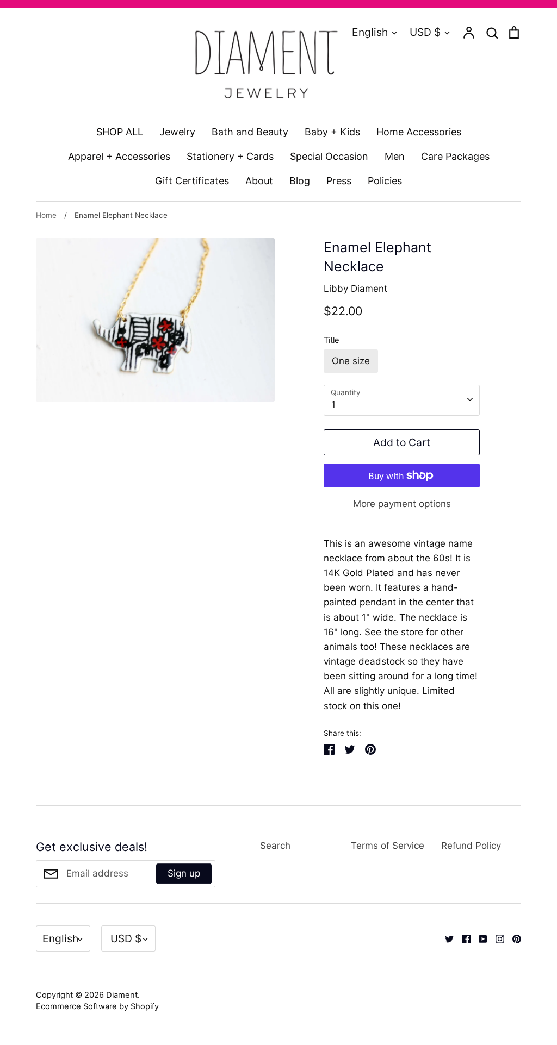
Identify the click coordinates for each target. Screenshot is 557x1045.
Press (338, 180)
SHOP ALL (119, 131)
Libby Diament (355, 288)
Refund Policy (471, 845)
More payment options (402, 503)
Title (331, 340)
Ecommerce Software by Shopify (97, 1006)
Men (395, 156)
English (370, 32)
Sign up (184, 873)
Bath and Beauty (250, 131)
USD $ (425, 32)
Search (275, 845)
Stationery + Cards (230, 156)
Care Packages (455, 156)
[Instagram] (495, 938)
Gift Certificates (192, 180)
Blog (299, 180)
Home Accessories (418, 131)
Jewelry (177, 131)
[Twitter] (445, 938)
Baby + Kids (332, 131)
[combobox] (402, 400)
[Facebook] (462, 938)
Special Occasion (329, 156)
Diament (122, 995)
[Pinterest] (512, 938)
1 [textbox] (333, 404)
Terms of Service (387, 845)
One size (351, 360)
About (259, 180)
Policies (385, 180)
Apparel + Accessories (119, 156)
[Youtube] (479, 938)
